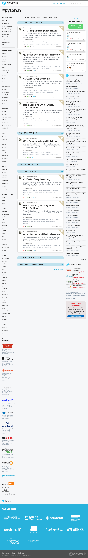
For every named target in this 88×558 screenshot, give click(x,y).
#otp (3, 78)
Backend (68, 83)
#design (4, 114)
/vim (3, 233)
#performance (6, 125)
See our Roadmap (9, 494)
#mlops (43, 66)
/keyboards (5, 214)
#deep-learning (37, 90)
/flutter (4, 280)
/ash (3, 286)
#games (4, 175)
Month (33, 18)
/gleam (4, 269)
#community (6, 86)
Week (27, 18)
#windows (5, 183)
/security (4, 225)
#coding (4, 172)
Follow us (8, 501)
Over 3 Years (53, 18)
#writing (4, 189)
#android (4, 139)
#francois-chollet (51, 121)
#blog (4, 136)
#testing (4, 120)
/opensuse (5, 294)
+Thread (72, 26)
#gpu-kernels (54, 44)
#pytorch (11, 10)
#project (4, 111)
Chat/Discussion (7, 26)
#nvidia (25, 90)
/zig (3, 291)
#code (4, 59)
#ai (24, 119)
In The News (77, 93)
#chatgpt (5, 95)
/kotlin (4, 255)
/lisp (3, 308)
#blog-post (5, 70)
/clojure (4, 239)
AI (23, 28)
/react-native (6, 305)
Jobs (3, 39)
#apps (4, 144)
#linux (4, 62)
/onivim (4, 253)
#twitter (4, 169)
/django (4, 327)
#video (4, 75)
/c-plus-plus (5, 258)
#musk (4, 186)
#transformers (47, 90)
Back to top (58, 269)
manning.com (29, 39)
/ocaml (4, 272)
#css (3, 142)
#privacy (4, 178)
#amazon (5, 164)
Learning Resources (31, 28)
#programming (6, 64)
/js (3, 219)
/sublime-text (6, 313)
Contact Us (6, 553)
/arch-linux (5, 333)
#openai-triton (45, 44)
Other (4, 45)
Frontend (68, 88)
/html (4, 283)
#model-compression (45, 68)
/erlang (4, 208)
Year (38, 18)
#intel (4, 161)
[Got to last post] (83, 70)
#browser (5, 158)
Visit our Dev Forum (59, 3)
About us (6, 487)
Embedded (69, 197)
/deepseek (5, 288)
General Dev (69, 93)
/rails (3, 222)
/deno (4, 324)
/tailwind (4, 264)
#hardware (5, 153)
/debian (4, 319)
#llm (3, 133)
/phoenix (4, 211)
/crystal (4, 261)
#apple (4, 53)
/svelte (4, 250)
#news (4, 81)
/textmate (5, 311)
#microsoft (5, 92)
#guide (4, 150)
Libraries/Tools (6, 37)
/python (35, 119)
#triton (37, 44)
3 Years (44, 18)
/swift (4, 230)
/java (3, 236)
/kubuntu (5, 330)
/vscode (4, 277)
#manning (26, 42)
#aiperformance (40, 92)
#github (4, 89)
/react (4, 266)
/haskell (4, 244)
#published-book (34, 42)
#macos (4, 100)
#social (4, 166)
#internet (5, 128)
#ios (3, 131)
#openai (4, 84)
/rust (3, 200)
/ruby (3, 206)
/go (3, 228)
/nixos (4, 316)
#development (6, 117)
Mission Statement (5, 491)
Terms (18, 555)
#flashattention (50, 92)
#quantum (5, 155)
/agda (4, 322)
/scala (4, 302)
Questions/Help (6, 29)
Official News (75, 88)
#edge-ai (35, 68)
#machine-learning (55, 119)
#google (4, 56)
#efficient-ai (56, 66)
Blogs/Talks (76, 197)
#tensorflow (26, 121)
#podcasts (5, 73)
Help (13, 553)
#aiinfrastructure (28, 94)
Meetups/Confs (6, 42)
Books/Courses (6, 31)
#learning (5, 97)
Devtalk (80, 76)
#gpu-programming (28, 44)
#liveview (5, 180)
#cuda (42, 42)
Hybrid (67, 161)
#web (4, 67)
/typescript (5, 247)
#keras (43, 121)
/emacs (4, 242)
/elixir (3, 197)
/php (3, 300)
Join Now (79, 26)
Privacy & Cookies (27, 555)
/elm (3, 275)
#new (4, 103)
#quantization (27, 68)
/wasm (4, 203)
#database (5, 122)
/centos (4, 297)
